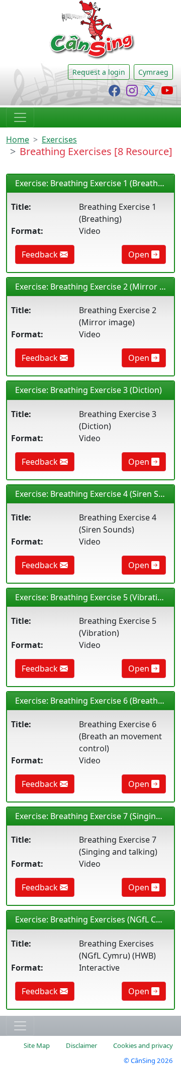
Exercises (59, 139)
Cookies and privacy (143, 1045)
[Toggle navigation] (20, 117)
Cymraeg (153, 72)
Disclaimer (81, 1045)
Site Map (37, 1045)
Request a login (98, 72)
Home (17, 139)
